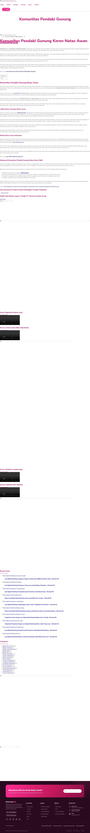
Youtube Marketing (8, 673)
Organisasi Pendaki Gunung (51, 186)
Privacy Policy (69, 830)
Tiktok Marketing (7, 670)
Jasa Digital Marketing (9, 663)
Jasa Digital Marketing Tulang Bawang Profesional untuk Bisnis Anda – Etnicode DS (29, 592)
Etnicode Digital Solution (46, 825)
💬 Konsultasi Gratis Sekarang (72, 791)
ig (10, 819)
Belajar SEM (6, 651)
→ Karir (27, 818)
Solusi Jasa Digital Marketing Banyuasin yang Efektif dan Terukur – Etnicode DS (28, 598)
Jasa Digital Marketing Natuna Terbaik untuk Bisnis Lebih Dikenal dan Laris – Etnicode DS (31, 637)
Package (15, 4)
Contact (36, 4)
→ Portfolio (28, 811)
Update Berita (19, 36)
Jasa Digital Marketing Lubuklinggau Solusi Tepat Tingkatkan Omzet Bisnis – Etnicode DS (31, 604)
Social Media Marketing (9, 668)
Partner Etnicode (9, 36)
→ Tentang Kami (29, 806)
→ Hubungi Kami (57, 806)
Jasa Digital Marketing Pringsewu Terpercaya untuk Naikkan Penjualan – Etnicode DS (30, 585)
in (19, 819)
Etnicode (11, 802)
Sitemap (82, 830)
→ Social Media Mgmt (44, 811)
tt (13, 819)
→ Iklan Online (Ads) (44, 814)
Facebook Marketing (8, 660)
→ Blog (27, 816)
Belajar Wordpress (8, 654)
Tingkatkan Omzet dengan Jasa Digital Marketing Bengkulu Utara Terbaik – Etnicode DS (30, 617)
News (30, 4)
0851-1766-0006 (75, 811)
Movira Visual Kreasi (80, 825)
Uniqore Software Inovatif (68, 825)
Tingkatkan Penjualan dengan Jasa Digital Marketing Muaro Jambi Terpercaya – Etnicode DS (32, 624)
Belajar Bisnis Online (8, 646)
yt (16, 819)
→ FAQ (55, 809)
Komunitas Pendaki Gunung (24, 186)
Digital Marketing (7, 657)
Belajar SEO (6, 652)
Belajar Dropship (7, 647)
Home (2, 4)
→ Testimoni (28, 814)
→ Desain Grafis (43, 816)
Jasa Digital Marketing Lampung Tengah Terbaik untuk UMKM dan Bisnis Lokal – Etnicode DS (32, 579)
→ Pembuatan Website (45, 806)
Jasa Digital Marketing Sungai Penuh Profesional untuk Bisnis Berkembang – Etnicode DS (31, 630)
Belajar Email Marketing (9, 649)
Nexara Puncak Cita (57, 825)
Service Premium (7, 666)
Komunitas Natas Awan (10, 186)
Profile (8, 4)
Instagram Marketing (8, 662)
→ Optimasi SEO (43, 809)
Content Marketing (8, 655)
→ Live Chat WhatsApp (59, 811)
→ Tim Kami (28, 809)
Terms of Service (76, 830)
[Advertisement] (39, 211)
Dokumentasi (6, 658)
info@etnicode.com (76, 814)
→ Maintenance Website (59, 814)
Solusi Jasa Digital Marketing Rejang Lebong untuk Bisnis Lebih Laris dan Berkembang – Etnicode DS (34, 611)
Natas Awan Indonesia (38, 186)
